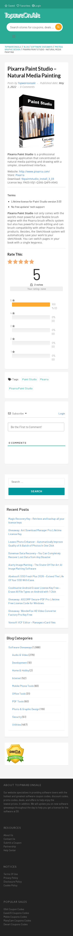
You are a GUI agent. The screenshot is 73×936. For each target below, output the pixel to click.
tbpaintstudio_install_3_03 (38, 179)
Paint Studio (29, 379)
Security (17, 716)
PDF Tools (18, 701)
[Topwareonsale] (22, 15)
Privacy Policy (11, 877)
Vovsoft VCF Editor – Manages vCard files (32, 622)
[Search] (58, 27)
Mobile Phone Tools (23, 685)
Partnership (10, 846)
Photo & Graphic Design (25, 709)
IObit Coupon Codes (14, 909)
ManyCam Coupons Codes (17, 920)
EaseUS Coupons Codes (16, 912)
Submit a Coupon (13, 842)
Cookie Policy (10, 885)
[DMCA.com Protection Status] (15, 753)
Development (19, 662)
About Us (8, 835)
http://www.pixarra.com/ (34, 171)
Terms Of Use (11, 874)
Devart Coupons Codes (16, 924)
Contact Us (9, 838)
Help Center (10, 850)
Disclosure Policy (13, 881)
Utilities (16, 724)
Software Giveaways (20, 647)
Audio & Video (20, 654)
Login (38, 5)
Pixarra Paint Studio (21, 388)
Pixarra (20, 175)
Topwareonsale (27, 83)
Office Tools (19, 693)
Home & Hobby (20, 670)
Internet (16, 678)
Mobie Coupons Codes (15, 916)
